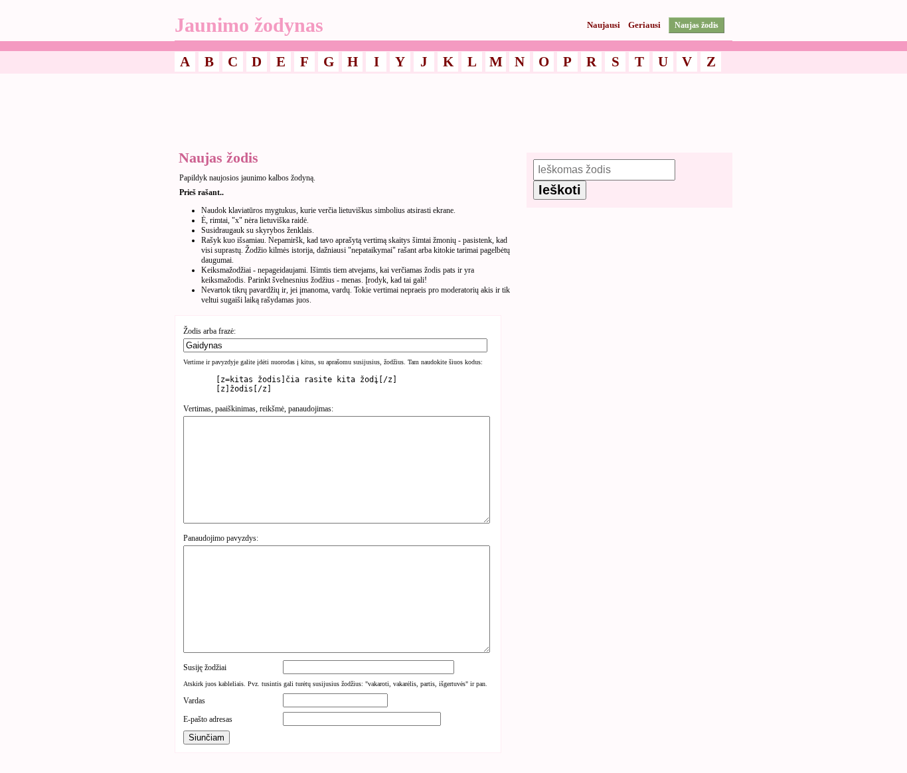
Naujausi (603, 25)
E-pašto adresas (207, 719)
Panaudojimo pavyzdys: (220, 538)
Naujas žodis (696, 25)
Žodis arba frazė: (209, 331)
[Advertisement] (453, 108)
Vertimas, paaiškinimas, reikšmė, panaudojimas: (258, 408)
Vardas (194, 700)
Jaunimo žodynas (249, 25)
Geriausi (644, 25)
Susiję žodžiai (204, 667)
